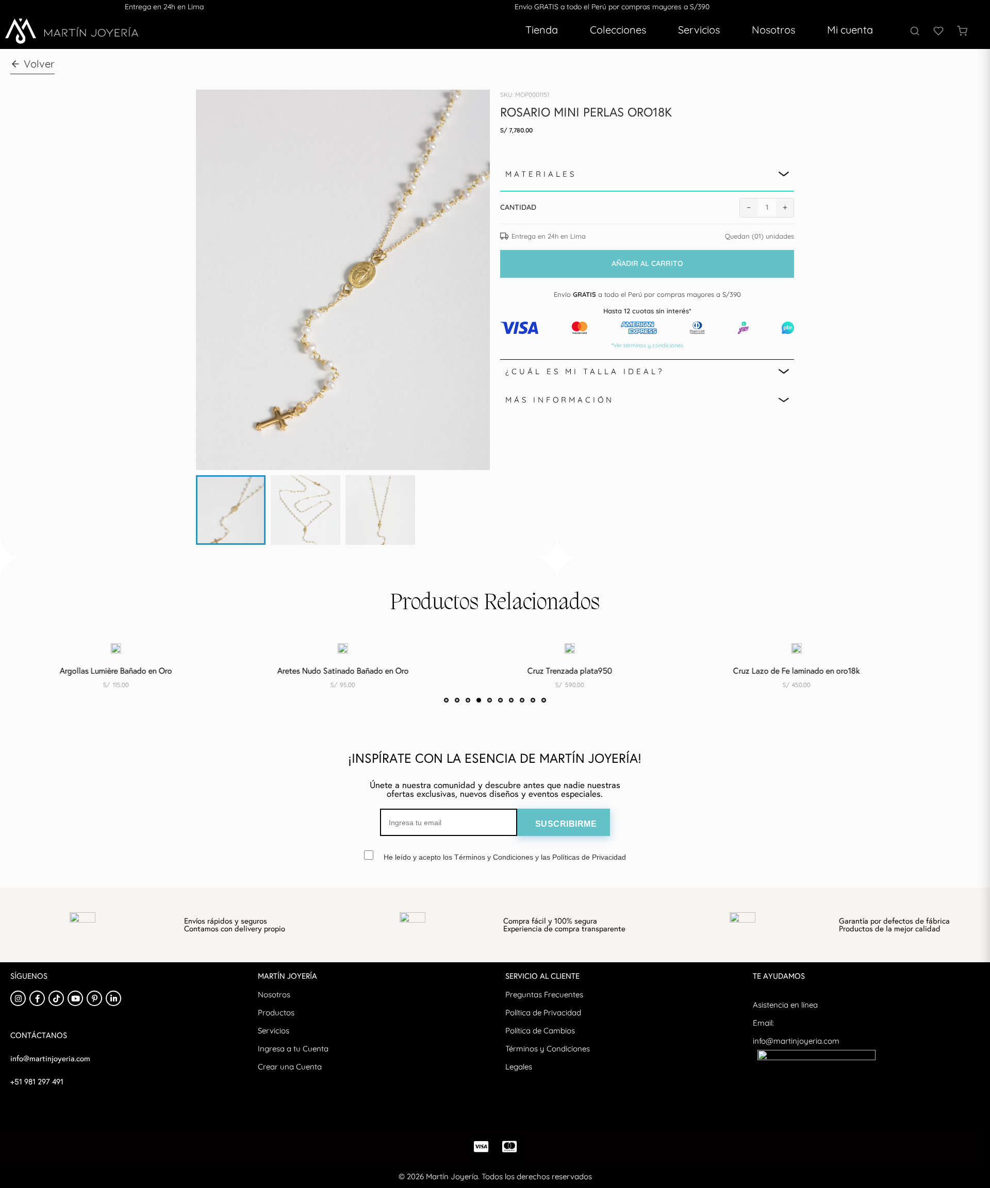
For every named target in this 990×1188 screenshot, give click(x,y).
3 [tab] (468, 700)
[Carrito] (962, 31)
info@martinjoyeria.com (796, 1041)
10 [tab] (543, 700)
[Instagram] (18, 998)
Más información (559, 400)
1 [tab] (446, 700)
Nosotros (773, 29)
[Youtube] (75, 998)
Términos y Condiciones (547, 1048)
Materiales (540, 174)
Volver (39, 63)
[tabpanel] (291, 670)
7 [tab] (511, 700)
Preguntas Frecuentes (544, 994)
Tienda (541, 29)
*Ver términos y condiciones (647, 345)
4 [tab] (478, 700)
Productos (276, 1012)
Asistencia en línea (785, 1005)
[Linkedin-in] (113, 998)
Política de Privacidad (543, 1012)
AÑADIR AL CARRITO (647, 263)
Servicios (699, 29)
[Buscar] (915, 31)
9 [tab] (533, 700)
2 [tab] (457, 700)
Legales (518, 1067)
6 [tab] (500, 700)
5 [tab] (489, 700)
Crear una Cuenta (290, 1067)
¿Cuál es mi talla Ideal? (584, 371)
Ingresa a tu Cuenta (293, 1048)
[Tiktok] (56, 998)
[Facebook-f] (37, 998)
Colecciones (618, 29)
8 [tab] (522, 700)
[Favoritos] (938, 31)
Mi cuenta (850, 29)
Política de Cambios (540, 1030)
